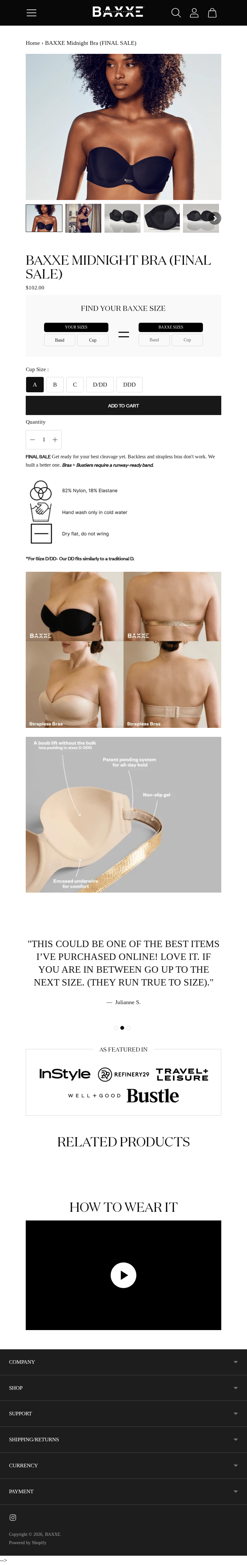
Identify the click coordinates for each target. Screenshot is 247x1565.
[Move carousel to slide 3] (129, 1028)
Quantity (36, 422)
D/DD (100, 384)
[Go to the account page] (194, 13)
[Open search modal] (176, 13)
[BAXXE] (123, 13)
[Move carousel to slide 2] (122, 1028)
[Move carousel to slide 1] (116, 1028)
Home (33, 43)
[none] (44, 218)
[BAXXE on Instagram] (13, 1519)
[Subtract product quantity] (55, 439)
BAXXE (52, 1534)
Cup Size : (37, 369)
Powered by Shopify (27, 1542)
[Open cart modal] (212, 13)
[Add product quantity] (32, 439)
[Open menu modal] (32, 13)
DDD (129, 384)
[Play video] (123, 1275)
